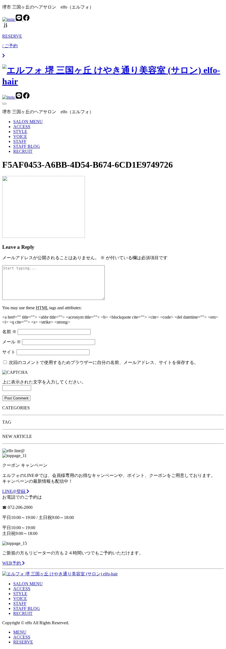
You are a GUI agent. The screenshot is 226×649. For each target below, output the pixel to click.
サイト (8, 352)
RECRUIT (23, 151)
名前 (9, 331)
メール (11, 341)
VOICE (20, 136)
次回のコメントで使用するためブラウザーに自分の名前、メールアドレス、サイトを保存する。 (103, 362)
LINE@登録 (14, 491)
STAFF (19, 141)
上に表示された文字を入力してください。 (44, 382)
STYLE (20, 131)
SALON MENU (28, 121)
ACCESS (21, 126)
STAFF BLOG (26, 146)
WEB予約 (12, 563)
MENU (19, 632)
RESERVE (23, 642)
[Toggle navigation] (4, 103)
